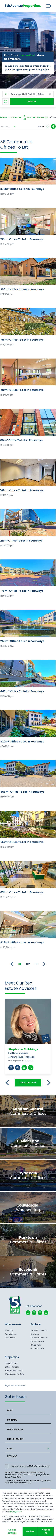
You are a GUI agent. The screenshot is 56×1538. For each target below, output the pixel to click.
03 (37, 964)
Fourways (42, 117)
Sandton (31, 117)
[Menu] (48, 6)
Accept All (46, 1531)
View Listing (28, 171)
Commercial (14, 117)
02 (28, 964)
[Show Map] (53, 126)
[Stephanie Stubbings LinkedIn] (11, 1067)
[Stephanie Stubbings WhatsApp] (17, 1067)
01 (19, 964)
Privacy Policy (16, 1477)
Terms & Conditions (42, 1466)
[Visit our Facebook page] (28, 1312)
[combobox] (27, 1448)
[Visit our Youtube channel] (46, 1312)
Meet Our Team (28, 1082)
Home (3, 117)
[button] (34, 94)
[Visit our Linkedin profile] (34, 1312)
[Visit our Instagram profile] (40, 1312)
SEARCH (32, 101)
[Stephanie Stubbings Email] (24, 1067)
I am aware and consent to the (30, 1466)
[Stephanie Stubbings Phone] (30, 1067)
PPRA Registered (14, 1061)
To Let (24, 117)
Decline (30, 1531)
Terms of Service (19, 1483)
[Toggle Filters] (5, 101)
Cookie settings (12, 1531)
